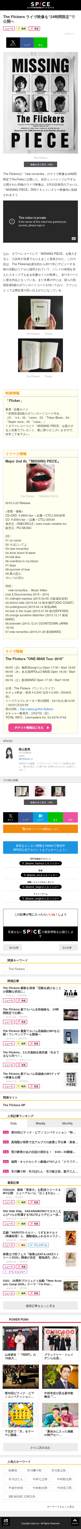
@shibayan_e (26, 758)
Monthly (67, 1123)
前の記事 (13, 947)
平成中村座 (16, 1488)
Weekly (40, 1123)
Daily (13, 1123)
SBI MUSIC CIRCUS (22, 1496)
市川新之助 (58, 1470)
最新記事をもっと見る (40, 1306)
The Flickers (17, 969)
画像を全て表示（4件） (42, 164)
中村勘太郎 (40, 1488)
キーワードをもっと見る (60, 1506)
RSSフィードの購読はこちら (42, 828)
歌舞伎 (13, 1470)
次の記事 (67, 947)
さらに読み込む (40, 1447)
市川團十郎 (34, 1470)
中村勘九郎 (64, 1479)
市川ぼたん (16, 1479)
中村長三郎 (64, 1488)
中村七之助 (40, 1479)
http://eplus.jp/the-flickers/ (37, 709)
